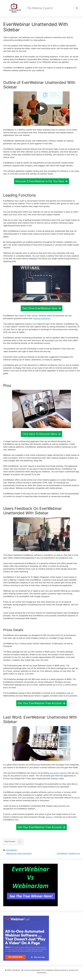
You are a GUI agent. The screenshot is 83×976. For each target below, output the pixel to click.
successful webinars (58, 773)
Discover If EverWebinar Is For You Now (39, 181)
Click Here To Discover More (39, 434)
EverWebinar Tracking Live (68, 853)
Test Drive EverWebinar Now (39, 308)
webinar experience (41, 318)
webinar (48, 817)
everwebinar (11, 850)
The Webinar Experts (40, 8)
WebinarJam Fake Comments (19, 853)
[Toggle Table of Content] (18, 842)
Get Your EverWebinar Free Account (40, 703)
